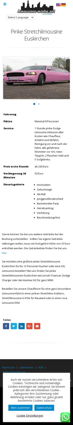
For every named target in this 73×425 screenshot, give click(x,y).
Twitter (14, 326)
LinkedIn (21, 326)
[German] (63, 5)
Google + (29, 326)
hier (4, 253)
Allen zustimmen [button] (20, 407)
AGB (40, 367)
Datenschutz (26, 367)
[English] (58, 5)
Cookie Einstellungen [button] (30, 415)
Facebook (6, 326)
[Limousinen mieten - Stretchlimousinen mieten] (36, 8)
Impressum (8, 367)
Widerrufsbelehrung (14, 372)
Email (37, 326)
